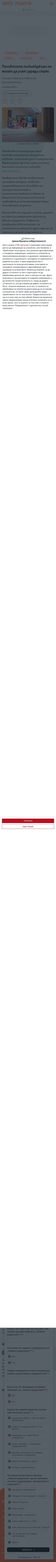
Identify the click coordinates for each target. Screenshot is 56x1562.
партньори (24, 245)
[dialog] (28, 781)
